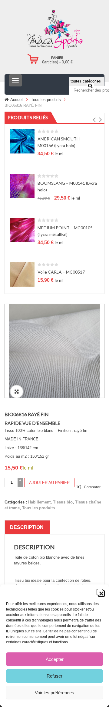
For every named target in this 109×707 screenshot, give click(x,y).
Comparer (92, 487)
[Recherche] (90, 85)
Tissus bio (63, 502)
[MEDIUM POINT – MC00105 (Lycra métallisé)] (22, 230)
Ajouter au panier (49, 482)
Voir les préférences (54, 692)
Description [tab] (27, 527)
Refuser (54, 675)
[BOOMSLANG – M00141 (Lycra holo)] (22, 185)
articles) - (57, 62)
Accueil (16, 99)
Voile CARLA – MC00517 (61, 271)
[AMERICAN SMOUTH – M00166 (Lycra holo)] (22, 141)
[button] (100, 592)
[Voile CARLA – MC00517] (22, 274)
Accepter (55, 659)
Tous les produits (46, 99)
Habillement (39, 502)
